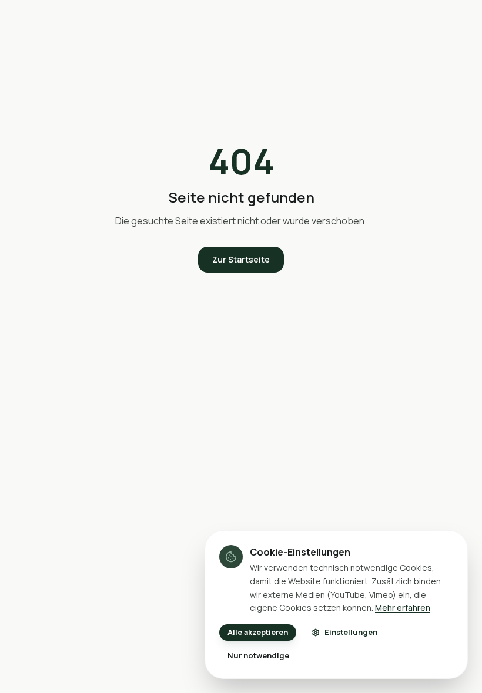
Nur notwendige (258, 655)
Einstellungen (350, 632)
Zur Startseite (241, 259)
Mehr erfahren (402, 607)
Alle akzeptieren (257, 632)
